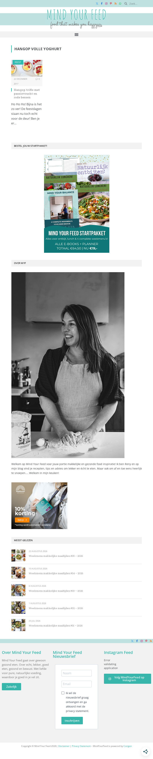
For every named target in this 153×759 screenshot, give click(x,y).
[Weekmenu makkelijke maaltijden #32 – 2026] (18, 607)
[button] (77, 34)
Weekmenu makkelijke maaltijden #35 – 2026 (56, 556)
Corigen (128, 746)
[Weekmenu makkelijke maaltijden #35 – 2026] (18, 555)
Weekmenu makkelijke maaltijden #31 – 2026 (56, 625)
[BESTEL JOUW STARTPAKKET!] (76, 204)
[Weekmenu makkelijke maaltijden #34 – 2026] (18, 573)
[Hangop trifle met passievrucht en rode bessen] (26, 68)
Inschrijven (72, 720)
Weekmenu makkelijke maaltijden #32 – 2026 (56, 608)
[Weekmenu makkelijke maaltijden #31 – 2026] (18, 625)
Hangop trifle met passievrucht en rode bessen (27, 93)
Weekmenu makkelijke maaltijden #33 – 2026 (56, 590)
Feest (18, 62)
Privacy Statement (81, 746)
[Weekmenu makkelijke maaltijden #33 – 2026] (18, 590)
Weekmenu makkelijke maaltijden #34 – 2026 (56, 573)
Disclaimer (63, 746)
